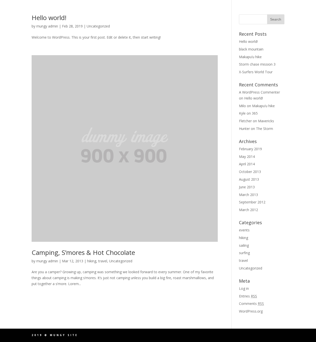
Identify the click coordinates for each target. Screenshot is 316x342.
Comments (251, 303)
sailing (244, 245)
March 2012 (248, 209)
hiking (91, 261)
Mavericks (266, 121)
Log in (244, 288)
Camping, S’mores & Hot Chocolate (83, 252)
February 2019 (250, 149)
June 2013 (247, 187)
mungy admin (47, 26)
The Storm (264, 128)
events (244, 230)
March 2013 (248, 194)
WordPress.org (251, 311)
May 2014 (247, 156)
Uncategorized (98, 26)
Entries (248, 296)
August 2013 (249, 179)
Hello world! (49, 17)
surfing (244, 252)
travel (102, 261)
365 (255, 113)
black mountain (251, 49)
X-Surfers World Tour (256, 72)
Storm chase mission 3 (257, 64)
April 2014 (247, 164)
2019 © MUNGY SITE (55, 335)
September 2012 (252, 202)
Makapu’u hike (250, 56)
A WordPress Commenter (259, 92)
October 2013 (250, 171)
